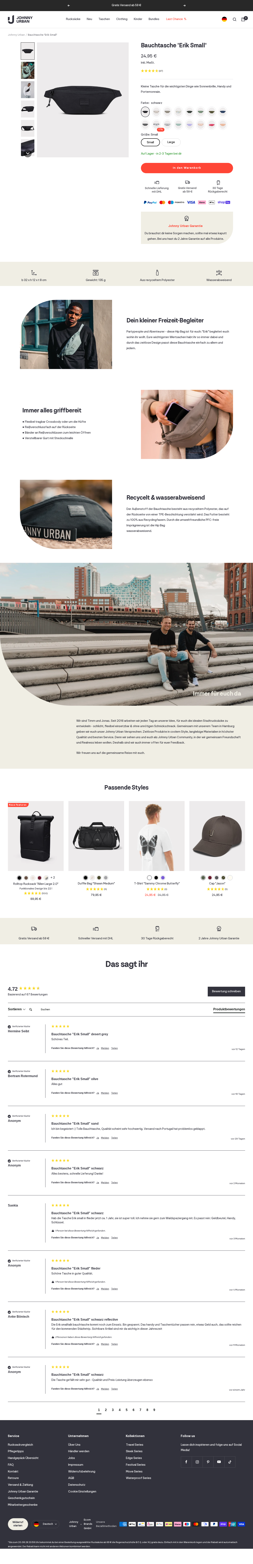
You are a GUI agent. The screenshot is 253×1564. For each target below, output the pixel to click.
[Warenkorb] (243, 19)
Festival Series (135, 1464)
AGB (71, 1478)
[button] (28, 51)
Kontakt (13, 1471)
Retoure (13, 1478)
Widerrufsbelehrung (81, 1471)
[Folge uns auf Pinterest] (208, 1461)
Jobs (71, 1458)
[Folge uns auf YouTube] (218, 1461)
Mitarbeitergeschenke (23, 1505)
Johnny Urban (16, 34)
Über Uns (74, 1444)
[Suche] (234, 19)
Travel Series (134, 1444)
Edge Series (134, 1458)
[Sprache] (224, 19)
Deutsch (48, 1524)
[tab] (229, 1010)
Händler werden (78, 1451)
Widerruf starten (17, 1524)
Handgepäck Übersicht (23, 1458)
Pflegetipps (16, 1451)
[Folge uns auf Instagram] (197, 1461)
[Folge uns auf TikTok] (229, 1461)
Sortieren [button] (15, 1009)
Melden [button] (105, 1048)
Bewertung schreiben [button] (226, 991)
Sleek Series (134, 1451)
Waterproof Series (138, 1478)
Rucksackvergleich (20, 1444)
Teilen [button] (114, 1048)
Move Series (134, 1471)
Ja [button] (97, 1048)
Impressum (75, 1464)
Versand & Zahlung (20, 1485)
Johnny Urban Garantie (23, 1491)
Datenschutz (76, 1485)
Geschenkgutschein (21, 1498)
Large (171, 142)
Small (150, 142)
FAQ (11, 1464)
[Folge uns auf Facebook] (186, 1461)
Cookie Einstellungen (82, 1491)
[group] (28, 988)
